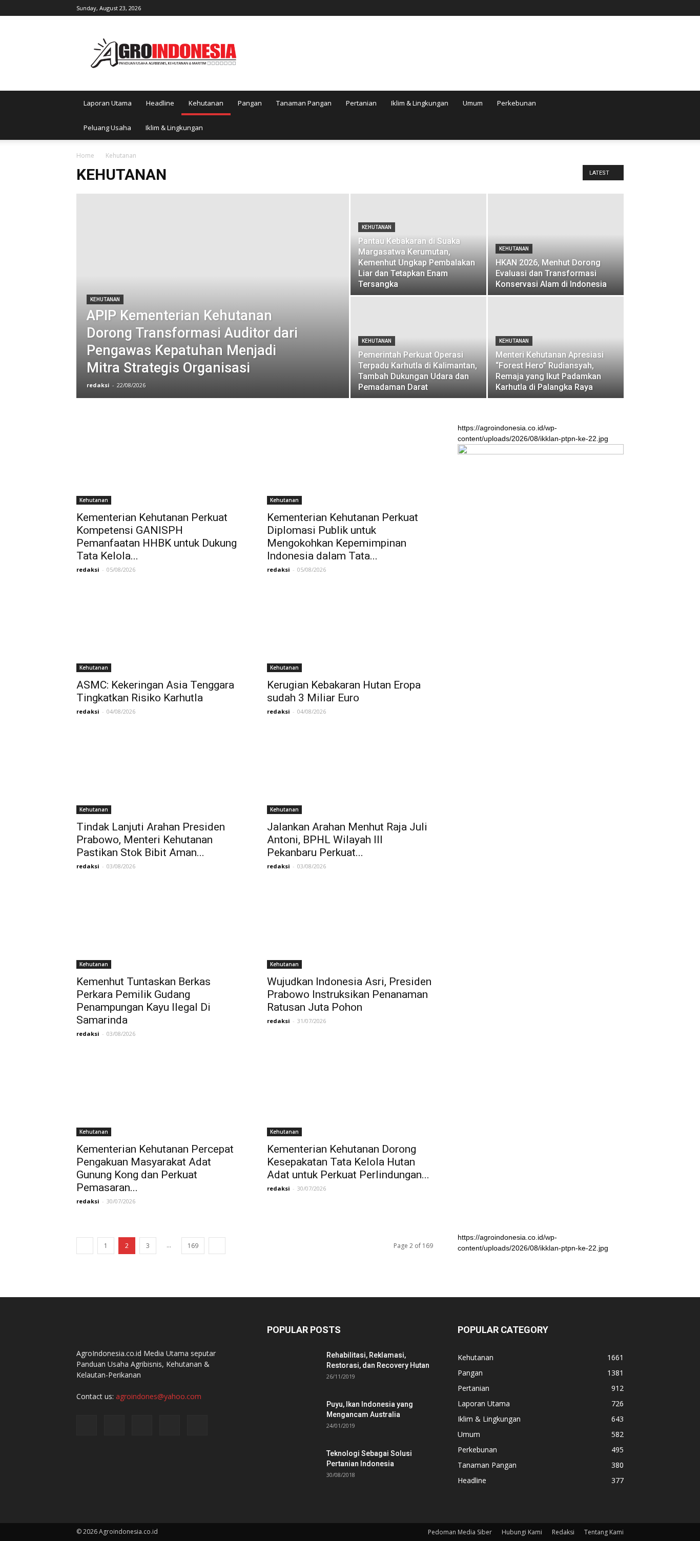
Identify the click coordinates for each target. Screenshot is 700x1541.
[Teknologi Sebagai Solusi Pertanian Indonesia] (292, 1466)
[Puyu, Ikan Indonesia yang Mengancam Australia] (292, 1417)
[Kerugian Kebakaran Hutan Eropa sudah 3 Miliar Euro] (350, 631)
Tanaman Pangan (304, 103)
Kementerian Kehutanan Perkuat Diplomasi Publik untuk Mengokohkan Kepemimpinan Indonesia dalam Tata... (342, 536)
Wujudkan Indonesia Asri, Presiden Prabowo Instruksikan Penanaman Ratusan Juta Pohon (349, 994)
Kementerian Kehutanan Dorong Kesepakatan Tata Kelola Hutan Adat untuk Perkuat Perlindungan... (348, 1162)
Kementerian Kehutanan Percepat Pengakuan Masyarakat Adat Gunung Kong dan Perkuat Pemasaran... (155, 1168)
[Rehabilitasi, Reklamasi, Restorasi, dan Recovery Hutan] (292, 1368)
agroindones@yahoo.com (158, 1396)
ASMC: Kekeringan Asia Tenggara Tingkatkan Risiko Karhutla (155, 691)
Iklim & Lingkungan (419, 103)
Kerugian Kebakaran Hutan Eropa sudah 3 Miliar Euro (344, 691)
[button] (611, 115)
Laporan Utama (108, 103)
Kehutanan (206, 103)
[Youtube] (616, 7)
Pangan (250, 103)
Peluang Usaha (107, 127)
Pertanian (361, 103)
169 (193, 1245)
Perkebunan (516, 103)
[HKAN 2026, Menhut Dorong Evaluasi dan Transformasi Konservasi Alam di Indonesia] (556, 244)
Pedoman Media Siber (460, 1532)
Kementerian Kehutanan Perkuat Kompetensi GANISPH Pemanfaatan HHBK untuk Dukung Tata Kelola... (156, 536)
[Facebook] (548, 7)
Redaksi (563, 1532)
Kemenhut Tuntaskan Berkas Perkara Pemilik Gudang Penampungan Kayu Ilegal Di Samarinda (143, 1000)
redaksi (98, 385)
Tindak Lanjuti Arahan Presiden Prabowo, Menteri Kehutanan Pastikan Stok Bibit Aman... (150, 840)
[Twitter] (582, 7)
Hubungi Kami (522, 1532)
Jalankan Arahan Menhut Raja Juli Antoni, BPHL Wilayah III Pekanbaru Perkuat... (347, 840)
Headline (160, 103)
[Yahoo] (599, 7)
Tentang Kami (604, 1532)
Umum (473, 103)
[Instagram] (565, 7)
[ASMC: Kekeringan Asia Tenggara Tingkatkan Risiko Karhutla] (159, 631)
